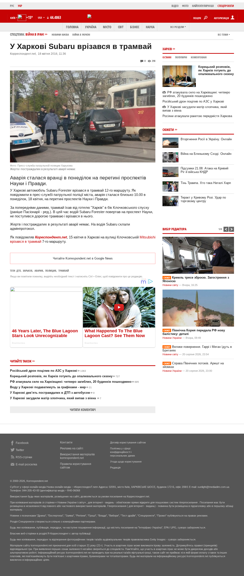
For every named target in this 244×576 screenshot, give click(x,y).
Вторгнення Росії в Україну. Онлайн (206, 139)
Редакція (115, 467)
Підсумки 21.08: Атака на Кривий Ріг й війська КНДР (204, 170)
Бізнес (134, 27)
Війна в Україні (81, 34)
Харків (167, 49)
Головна (72, 27)
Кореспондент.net (51, 237)
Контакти (66, 442)
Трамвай (63, 270)
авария (39, 270)
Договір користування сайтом (128, 442)
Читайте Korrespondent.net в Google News (83, 258)
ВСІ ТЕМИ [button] (223, 34)
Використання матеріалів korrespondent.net (77, 456)
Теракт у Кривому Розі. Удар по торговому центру (203, 199)
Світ (120, 27)
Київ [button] (12, 18)
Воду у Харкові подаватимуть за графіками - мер (51, 387)
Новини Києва (60, 34)
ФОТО (185, 6)
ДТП (18, 270)
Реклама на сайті (71, 448)
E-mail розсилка (26, 464)
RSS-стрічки (24, 457)
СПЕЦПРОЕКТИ (226, 6)
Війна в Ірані (57, 34)
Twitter (20, 450)
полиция (50, 270)
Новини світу (170, 285)
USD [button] (40, 17)
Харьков (27, 270)
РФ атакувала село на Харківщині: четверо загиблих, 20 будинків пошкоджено (74, 381)
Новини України (172, 337)
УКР (20, 6)
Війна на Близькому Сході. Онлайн (206, 154)
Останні (167, 57)
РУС (12, 6)
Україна (90, 27)
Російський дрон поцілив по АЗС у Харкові (48, 370)
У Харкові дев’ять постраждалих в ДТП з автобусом (52, 392)
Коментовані (199, 57)
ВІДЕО (175, 6)
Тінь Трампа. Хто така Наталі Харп (206, 183)
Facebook (22, 443)
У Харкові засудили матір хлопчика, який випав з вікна (55, 398)
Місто (107, 27)
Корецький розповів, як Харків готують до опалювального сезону (65, 376)
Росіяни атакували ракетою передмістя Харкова (197, 116)
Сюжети (168, 129)
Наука (150, 27)
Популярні (181, 57)
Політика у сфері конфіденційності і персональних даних (122, 452)
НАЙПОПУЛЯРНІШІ (203, 6)
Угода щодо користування (126, 461)
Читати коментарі (83, 409)
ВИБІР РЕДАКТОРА (174, 229)
